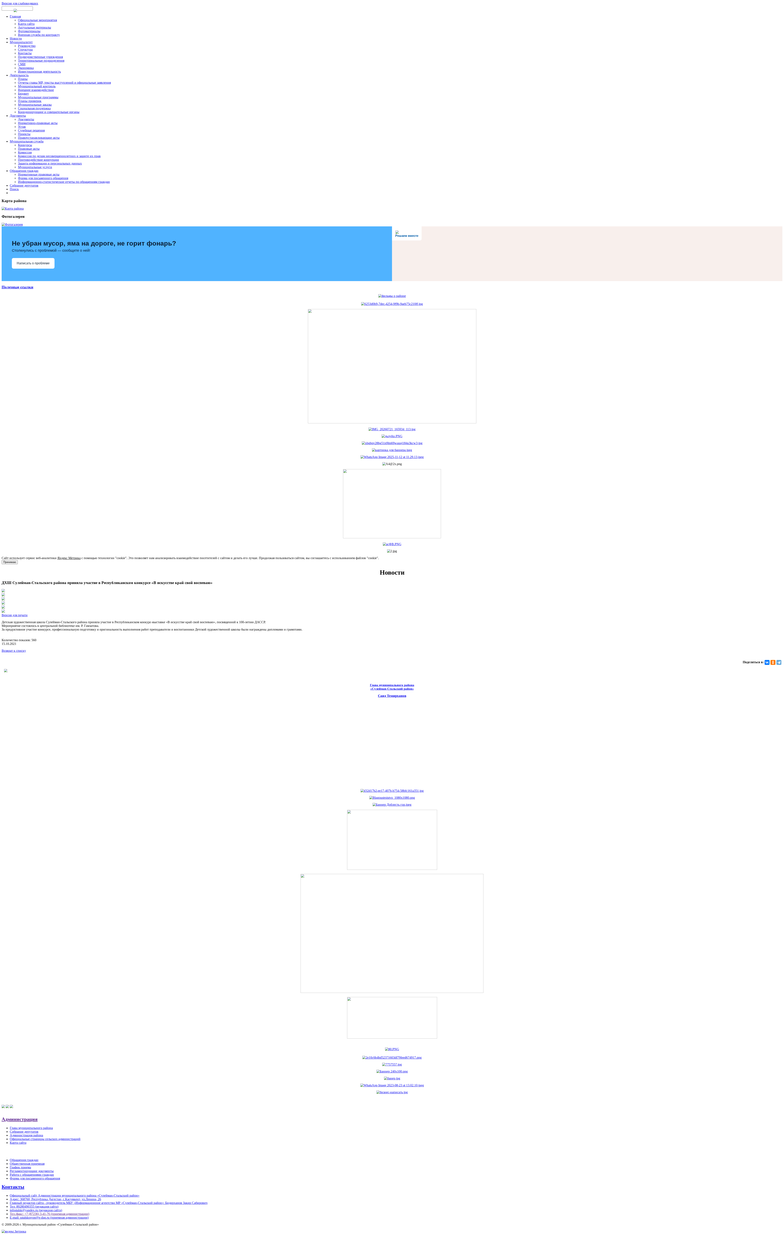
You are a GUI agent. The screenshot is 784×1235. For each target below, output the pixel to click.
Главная (15, 16)
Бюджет (23, 93)
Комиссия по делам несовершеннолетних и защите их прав (59, 156)
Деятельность (19, 75)
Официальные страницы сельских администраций (45, 1139)
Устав (22, 126)
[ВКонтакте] (767, 662)
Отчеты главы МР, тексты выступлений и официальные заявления (64, 82)
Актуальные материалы (34, 27)
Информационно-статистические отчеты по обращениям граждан (64, 182)
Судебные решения (31, 130)
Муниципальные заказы (35, 104)
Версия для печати (15, 615)
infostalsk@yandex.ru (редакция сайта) (36, 1210)
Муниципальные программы (38, 97)
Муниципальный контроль (37, 86)
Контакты (25, 53)
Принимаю (9, 562)
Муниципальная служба (26, 141)
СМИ (22, 64)
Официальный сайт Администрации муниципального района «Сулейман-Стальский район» (74, 1195)
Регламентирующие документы (32, 1171)
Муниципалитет (21, 42)
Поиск (14, 189)
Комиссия (25, 152)
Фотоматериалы (29, 31)
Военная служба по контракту (39, 35)
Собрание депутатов (24, 185)
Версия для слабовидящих (20, 3)
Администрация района (26, 1135)
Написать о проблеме (33, 263)
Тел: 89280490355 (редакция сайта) (34, 1206)
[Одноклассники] (773, 662)
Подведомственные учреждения (40, 57)
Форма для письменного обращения (43, 178)
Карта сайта (26, 24)
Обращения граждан (24, 170)
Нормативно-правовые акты (38, 123)
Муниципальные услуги (35, 167)
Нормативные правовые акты (38, 174)
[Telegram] (778, 662)
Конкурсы (25, 145)
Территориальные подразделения (41, 60)
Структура (25, 49)
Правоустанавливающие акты (39, 137)
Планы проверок (29, 101)
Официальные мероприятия (37, 20)
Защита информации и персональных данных (50, 163)
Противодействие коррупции (38, 159)
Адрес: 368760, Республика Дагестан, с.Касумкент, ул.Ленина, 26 (55, 1199)
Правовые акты (29, 148)
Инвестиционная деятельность (39, 71)
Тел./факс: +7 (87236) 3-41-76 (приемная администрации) (49, 1214)
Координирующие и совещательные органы (48, 112)
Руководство (27, 46)
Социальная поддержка (34, 108)
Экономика (26, 68)
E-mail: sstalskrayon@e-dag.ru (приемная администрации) (49, 1217)
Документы (18, 115)
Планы (23, 79)
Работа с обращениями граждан (32, 1174)
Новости (16, 38)
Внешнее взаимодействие (36, 90)
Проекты (24, 134)
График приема (20, 1167)
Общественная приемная (27, 1163)
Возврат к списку (14, 650)
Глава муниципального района (31, 1128)
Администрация (20, 1119)
